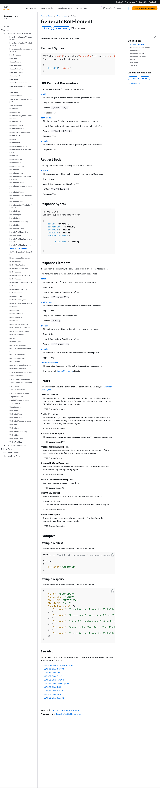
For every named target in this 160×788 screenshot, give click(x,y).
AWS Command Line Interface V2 (59, 665)
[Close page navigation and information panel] (155, 37)
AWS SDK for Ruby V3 (54, 698)
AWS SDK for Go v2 (53, 676)
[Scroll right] (88, 8)
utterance (60, 242)
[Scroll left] (24, 8)
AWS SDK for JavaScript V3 (56, 683)
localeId (44, 141)
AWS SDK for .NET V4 (54, 669)
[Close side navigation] (34, 16)
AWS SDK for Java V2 (54, 680)
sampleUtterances (58, 236)
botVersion (46, 117)
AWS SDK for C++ (52, 672)
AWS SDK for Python (53, 694)
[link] (74, 16)
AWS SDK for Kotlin (53, 687)
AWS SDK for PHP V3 (53, 690)
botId (43, 94)
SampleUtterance (64, 371)
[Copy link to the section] (38, 48)
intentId (53, 68)
